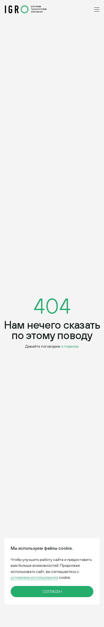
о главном (70, 346)
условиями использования (34, 577)
